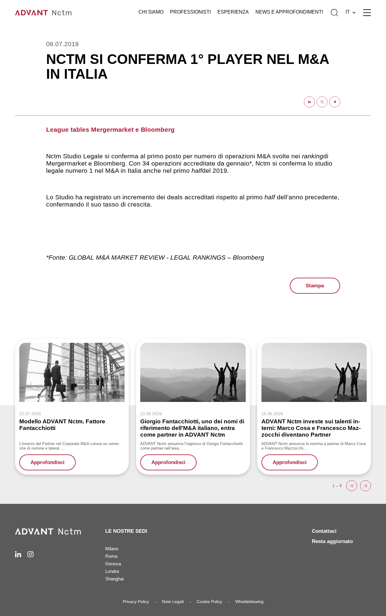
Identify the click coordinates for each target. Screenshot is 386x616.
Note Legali (173, 601)
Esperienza (233, 11)
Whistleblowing (249, 601)
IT (348, 11)
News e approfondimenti (289, 11)
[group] (71, 407)
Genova (113, 563)
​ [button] (351, 485)
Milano (111, 548)
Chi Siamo (150, 11)
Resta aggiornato (332, 541)
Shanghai (114, 578)
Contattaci (324, 531)
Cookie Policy (209, 601)
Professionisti (190, 11)
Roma (111, 556)
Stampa (315, 286)
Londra (112, 571)
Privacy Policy (136, 601)
